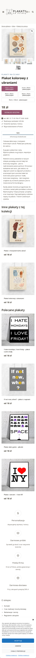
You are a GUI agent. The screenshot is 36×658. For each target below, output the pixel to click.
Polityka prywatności (11, 655)
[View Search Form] (32, 12)
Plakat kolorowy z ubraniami (14, 298)
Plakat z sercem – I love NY (13, 495)
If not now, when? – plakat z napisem (17, 399)
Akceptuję (18, 641)
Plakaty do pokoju (22, 26)
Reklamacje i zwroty (11, 612)
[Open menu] (3, 11)
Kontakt (7, 606)
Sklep (13, 26)
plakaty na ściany (11, 74)
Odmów (18, 646)
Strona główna (6, 26)
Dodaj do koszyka (12, 112)
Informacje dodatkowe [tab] (18, 137)
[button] (33, 620)
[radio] (10, 88)
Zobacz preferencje (18, 651)
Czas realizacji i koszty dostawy (15, 609)
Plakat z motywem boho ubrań (15, 251)
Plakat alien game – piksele (13, 447)
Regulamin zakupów (11, 615)
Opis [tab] (18, 133)
